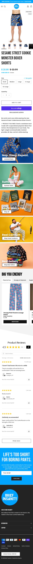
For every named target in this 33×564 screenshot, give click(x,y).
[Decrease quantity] (2, 95)
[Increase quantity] (9, 95)
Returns (9, 546)
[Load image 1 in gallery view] (16, 26)
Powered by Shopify (16, 558)
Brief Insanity (8, 558)
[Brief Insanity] (16, 6)
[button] (25, 347)
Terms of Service (26, 546)
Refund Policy (16, 546)
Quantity (4, 91)
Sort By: (21, 357)
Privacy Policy (4, 548)
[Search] (5, 6)
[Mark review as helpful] (29, 379)
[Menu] (2, 6)
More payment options (16, 112)
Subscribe (16, 478)
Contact (3, 546)
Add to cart (16, 102)
